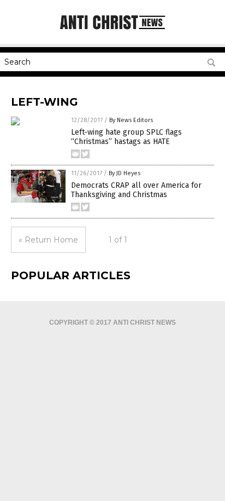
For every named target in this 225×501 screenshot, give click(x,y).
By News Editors (131, 120)
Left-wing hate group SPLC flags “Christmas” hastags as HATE (126, 137)
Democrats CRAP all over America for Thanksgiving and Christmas (136, 190)
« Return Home (48, 240)
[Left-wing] (112, 30)
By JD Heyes (124, 173)
